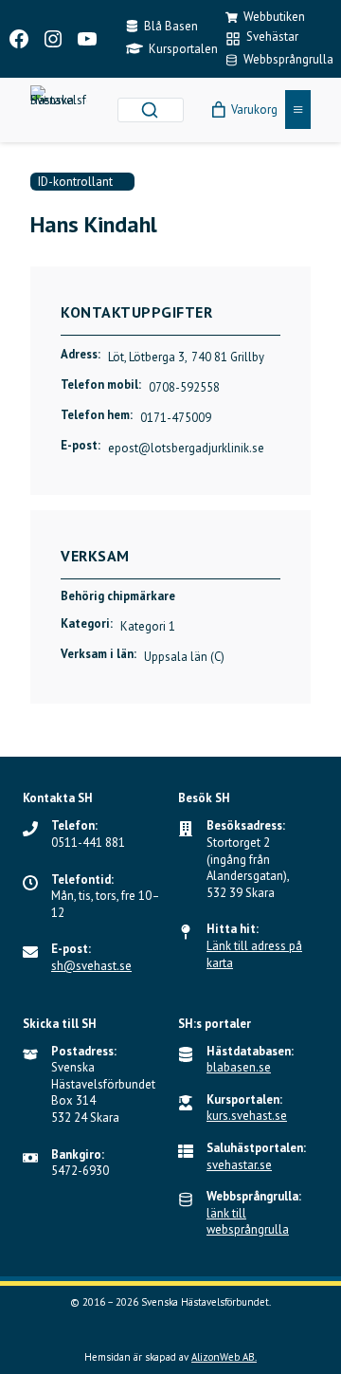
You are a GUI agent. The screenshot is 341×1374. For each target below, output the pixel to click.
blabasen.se (238, 1067)
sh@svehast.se (91, 966)
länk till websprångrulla (247, 1221)
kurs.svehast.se (246, 1116)
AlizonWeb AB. (224, 1357)
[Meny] (298, 109)
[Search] (149, 110)
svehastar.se (239, 1165)
